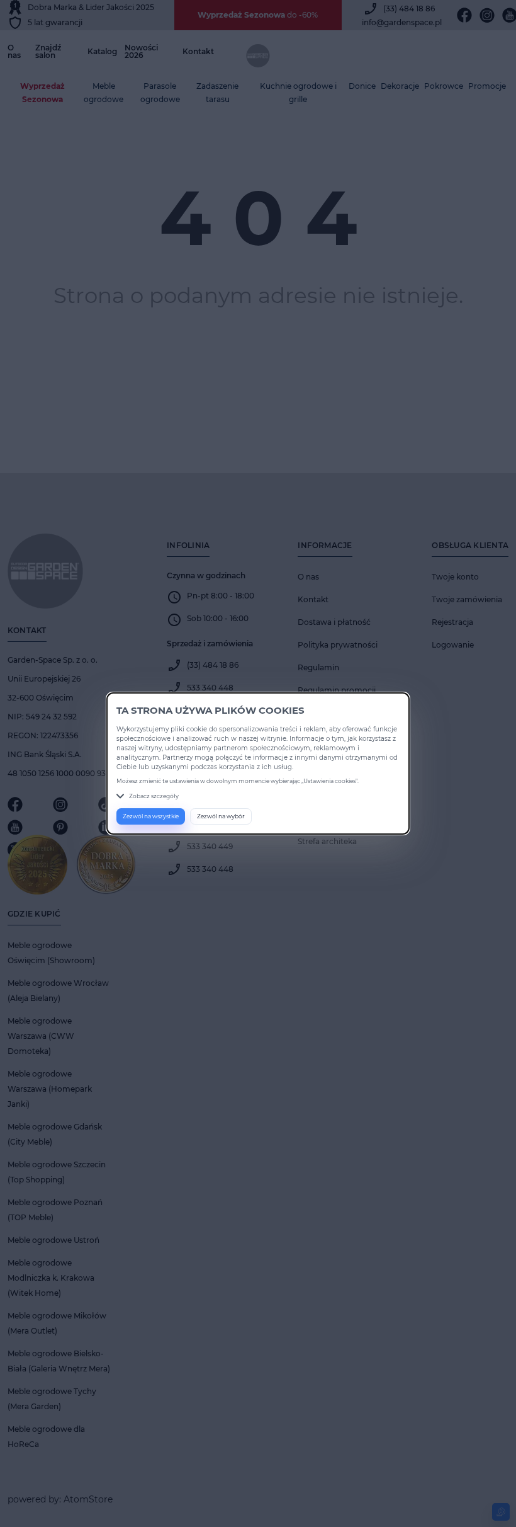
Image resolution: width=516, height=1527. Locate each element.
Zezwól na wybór (221, 816)
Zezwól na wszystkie (151, 816)
